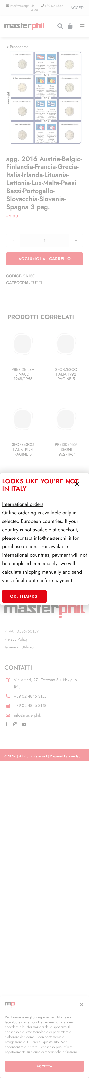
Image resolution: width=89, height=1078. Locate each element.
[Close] (77, 484)
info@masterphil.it (52, 538)
